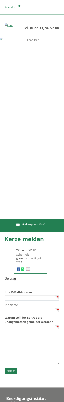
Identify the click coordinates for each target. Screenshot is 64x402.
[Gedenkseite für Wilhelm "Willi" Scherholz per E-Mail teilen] (28, 269)
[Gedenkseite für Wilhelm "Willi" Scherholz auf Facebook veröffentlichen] (19, 269)
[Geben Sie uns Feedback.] (19, 7)
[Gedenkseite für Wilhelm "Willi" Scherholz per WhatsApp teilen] (23, 269)
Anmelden (10, 7)
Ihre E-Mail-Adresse (18, 292)
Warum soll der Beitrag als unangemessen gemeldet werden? (29, 320)
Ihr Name (11, 305)
